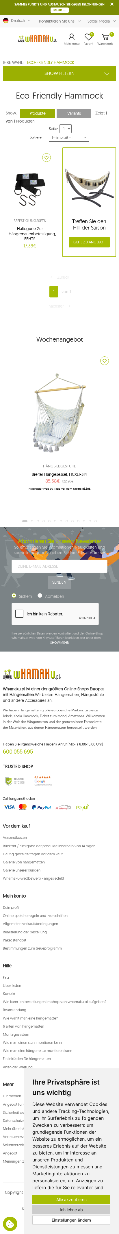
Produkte (38, 113)
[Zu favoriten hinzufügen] (46, 157)
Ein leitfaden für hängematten (27, 1058)
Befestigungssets (30, 220)
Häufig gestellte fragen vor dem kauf (33, 854)
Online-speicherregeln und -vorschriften (35, 915)
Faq (6, 977)
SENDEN (59, 582)
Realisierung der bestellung (25, 932)
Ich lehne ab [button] (71, 1209)
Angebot (10, 1153)
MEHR (58, 10)
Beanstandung (14, 1009)
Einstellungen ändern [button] (71, 1220)
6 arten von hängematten (23, 1026)
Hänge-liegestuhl (59, 466)
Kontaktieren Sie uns (57, 21)
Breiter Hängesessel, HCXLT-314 (59, 474)
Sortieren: (37, 137)
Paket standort (14, 940)
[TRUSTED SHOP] (15, 781)
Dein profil (11, 907)
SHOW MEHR (59, 643)
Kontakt (9, 993)
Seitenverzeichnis (17, 1144)
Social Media (99, 21)
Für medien (12, 1096)
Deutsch (17, 20)
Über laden (12, 985)
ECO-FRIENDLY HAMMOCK (50, 62)
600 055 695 (18, 751)
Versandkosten (15, 837)
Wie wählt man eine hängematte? (30, 1018)
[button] (72, 39)
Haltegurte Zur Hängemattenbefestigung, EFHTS (32, 233)
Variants (74, 113)
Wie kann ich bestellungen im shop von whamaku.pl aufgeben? (54, 1001)
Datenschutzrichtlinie (20, 1120)
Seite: (53, 128)
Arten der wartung (18, 1067)
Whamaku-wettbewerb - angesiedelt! (33, 878)
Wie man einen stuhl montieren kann (32, 1042)
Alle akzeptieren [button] (71, 1199)
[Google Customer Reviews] (45, 781)
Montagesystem (16, 1034)
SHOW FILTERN (59, 73)
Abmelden (54, 596)
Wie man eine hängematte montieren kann (37, 1050)
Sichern (25, 596)
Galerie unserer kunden (21, 870)
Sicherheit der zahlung (21, 1112)
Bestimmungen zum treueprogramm (32, 948)
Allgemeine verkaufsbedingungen (30, 923)
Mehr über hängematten (22, 1128)
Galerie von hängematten (24, 862)
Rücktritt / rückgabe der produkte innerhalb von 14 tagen (49, 845)
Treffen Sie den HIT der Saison (89, 224)
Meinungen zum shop (20, 1161)
